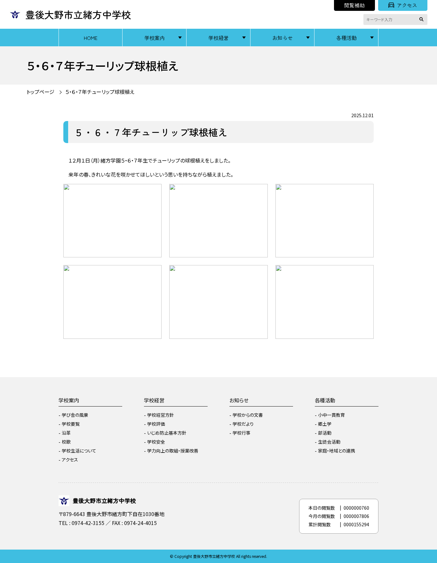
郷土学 (324, 424)
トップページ (40, 91)
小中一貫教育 (331, 415)
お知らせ (282, 38)
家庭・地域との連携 (336, 450)
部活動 (324, 433)
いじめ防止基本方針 (167, 433)
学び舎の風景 (75, 415)
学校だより (243, 424)
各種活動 (346, 38)
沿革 (66, 433)
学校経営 (218, 38)
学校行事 (241, 433)
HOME (91, 38)
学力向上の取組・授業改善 (172, 450)
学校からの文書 (248, 415)
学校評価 (156, 424)
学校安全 (156, 441)
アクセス (407, 5)
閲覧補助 (354, 5)
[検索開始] (422, 19)
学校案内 (154, 38)
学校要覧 (71, 424)
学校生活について (79, 450)
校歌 (66, 441)
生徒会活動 (329, 441)
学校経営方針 (160, 415)
